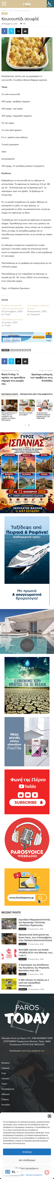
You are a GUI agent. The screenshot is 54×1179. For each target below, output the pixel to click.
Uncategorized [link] (8, 1089)
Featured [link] (22, 944)
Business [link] (6, 1063)
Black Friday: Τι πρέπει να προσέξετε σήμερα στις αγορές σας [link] (13, 379)
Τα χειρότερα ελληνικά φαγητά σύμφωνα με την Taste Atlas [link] (43, 415)
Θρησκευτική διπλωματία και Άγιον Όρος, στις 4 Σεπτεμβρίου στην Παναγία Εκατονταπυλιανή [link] (35, 937)
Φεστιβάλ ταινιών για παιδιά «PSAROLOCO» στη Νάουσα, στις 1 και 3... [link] (35, 952)
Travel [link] (4, 1084)
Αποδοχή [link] (27, 1152)
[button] (49, 1116)
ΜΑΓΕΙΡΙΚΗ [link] (26, 350)
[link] (50, 3)
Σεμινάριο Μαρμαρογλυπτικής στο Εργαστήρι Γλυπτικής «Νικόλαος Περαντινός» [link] (34, 922)
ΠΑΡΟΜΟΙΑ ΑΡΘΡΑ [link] (9, 394)
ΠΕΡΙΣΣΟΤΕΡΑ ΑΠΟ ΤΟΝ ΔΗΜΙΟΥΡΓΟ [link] (36, 394)
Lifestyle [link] (22, 929)
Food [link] (10, 10)
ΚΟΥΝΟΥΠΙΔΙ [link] (15, 350)
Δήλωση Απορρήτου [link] (34, 1175)
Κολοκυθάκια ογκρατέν (12, 319)
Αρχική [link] (4, 10)
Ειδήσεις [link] (22, 974)
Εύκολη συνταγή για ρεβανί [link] (25, 414)
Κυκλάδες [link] (6, 1105)
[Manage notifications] (47, 1172)
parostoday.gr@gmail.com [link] (33, 1051)
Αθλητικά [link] (22, 989)
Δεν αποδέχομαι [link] (27, 1160)
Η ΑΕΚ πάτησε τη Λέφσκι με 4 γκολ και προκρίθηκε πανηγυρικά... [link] (34, 982)
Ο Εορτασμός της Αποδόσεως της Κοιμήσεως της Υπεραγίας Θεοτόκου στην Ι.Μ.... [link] (34, 967)
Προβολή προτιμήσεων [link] (27, 1168)
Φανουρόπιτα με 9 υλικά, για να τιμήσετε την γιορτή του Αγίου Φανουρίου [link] (9, 416)
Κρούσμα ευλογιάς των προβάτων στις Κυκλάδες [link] (41, 377)
